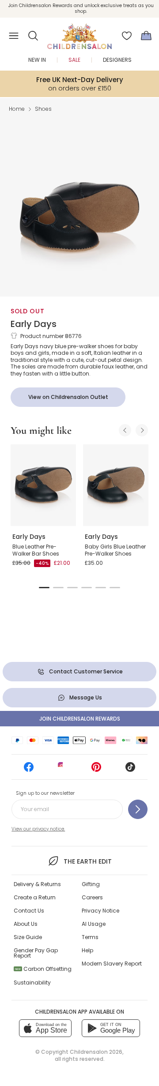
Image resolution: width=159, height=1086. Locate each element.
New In (37, 60)
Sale (74, 60)
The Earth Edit (87, 861)
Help (87, 950)
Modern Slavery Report (112, 963)
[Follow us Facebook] (29, 770)
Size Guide (28, 937)
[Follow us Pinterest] (96, 770)
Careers (92, 897)
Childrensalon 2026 (96, 1052)
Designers (117, 60)
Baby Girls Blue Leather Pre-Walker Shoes (115, 550)
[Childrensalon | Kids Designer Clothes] (79, 33)
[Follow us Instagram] (63, 770)
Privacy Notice (100, 910)
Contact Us (29, 910)
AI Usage (94, 924)
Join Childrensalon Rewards (79, 718)
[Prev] (125, 430)
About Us (26, 924)
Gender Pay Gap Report (36, 953)
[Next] (142, 430)
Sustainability (32, 982)
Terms (90, 937)
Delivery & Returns (37, 884)
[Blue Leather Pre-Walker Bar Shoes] (43, 485)
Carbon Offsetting (43, 969)
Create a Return (35, 897)
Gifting (91, 884)
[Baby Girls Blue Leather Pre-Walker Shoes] (115, 485)
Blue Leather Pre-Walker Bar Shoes (35, 550)
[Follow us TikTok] (130, 770)
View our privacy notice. (38, 829)
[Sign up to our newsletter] (138, 809)
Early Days (34, 324)
